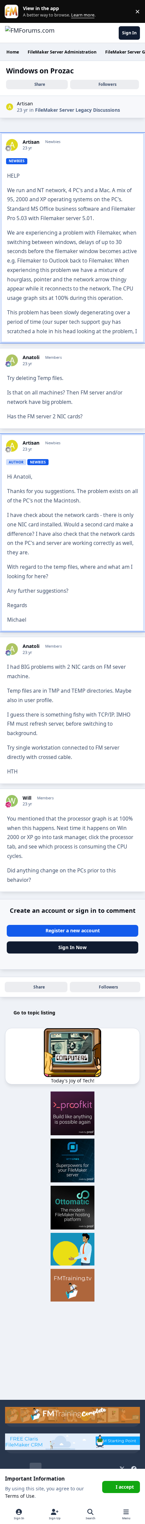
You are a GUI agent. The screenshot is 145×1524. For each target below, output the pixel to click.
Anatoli (31, 357)
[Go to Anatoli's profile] (12, 360)
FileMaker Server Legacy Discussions (77, 110)
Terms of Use (19, 1496)
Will (27, 798)
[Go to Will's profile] (12, 801)
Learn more (13, 11)
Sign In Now (72, 947)
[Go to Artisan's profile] (9, 106)
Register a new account (73, 930)
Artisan (25, 103)
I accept (125, 1487)
